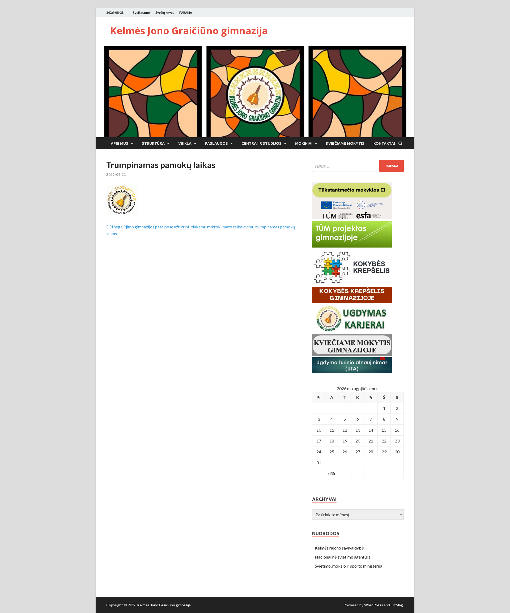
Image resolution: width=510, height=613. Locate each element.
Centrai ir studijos (261, 143)
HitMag (397, 605)
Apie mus (119, 143)
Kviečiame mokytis (345, 143)
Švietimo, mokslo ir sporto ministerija (348, 565)
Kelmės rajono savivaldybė (339, 547)
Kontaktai (384, 143)
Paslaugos (216, 143)
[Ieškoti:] (358, 166)
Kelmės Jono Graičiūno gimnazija (189, 30)
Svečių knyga (165, 12)
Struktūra (153, 143)
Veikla (185, 143)
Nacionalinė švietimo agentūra (343, 556)
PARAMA (185, 12)
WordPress (373, 605)
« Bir (332, 473)
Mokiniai (303, 143)
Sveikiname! (142, 12)
